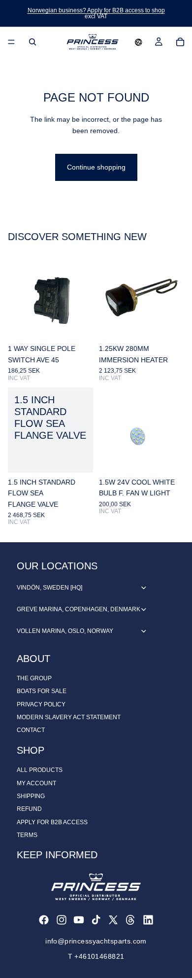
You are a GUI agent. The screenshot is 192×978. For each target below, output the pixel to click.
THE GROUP (34, 678)
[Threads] (130, 920)
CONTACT (31, 730)
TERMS (27, 835)
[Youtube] (79, 920)
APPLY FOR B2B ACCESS (52, 822)
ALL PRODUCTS (40, 770)
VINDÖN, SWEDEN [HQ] (49, 587)
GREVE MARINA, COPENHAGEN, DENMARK (78, 609)
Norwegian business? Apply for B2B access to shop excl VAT (96, 13)
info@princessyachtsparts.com (96, 941)
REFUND (29, 808)
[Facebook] (44, 920)
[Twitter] (113, 920)
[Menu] (11, 42)
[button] (138, 42)
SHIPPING (31, 796)
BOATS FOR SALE (41, 691)
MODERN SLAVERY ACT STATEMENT (69, 717)
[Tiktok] (96, 920)
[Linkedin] (148, 920)
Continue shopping (96, 167)
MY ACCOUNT (36, 783)
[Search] (32, 42)
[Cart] (180, 42)
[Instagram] (61, 920)
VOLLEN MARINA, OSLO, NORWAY (65, 631)
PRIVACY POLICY (41, 704)
